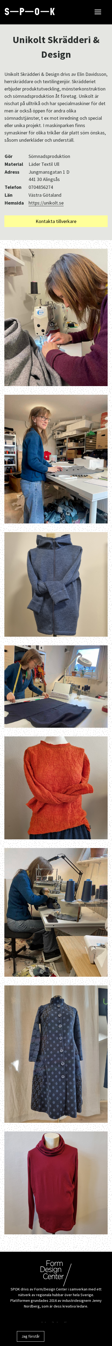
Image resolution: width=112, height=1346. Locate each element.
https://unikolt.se (46, 203)
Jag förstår (30, 1336)
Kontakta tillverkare (56, 221)
